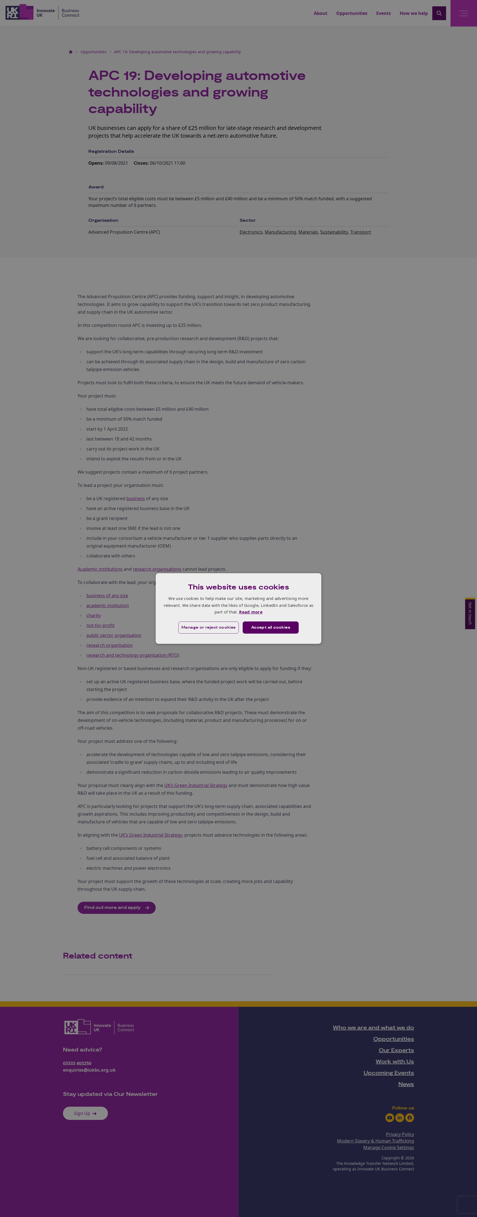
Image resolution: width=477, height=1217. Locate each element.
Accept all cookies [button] (270, 627)
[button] (208, 628)
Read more (251, 612)
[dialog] (238, 608)
